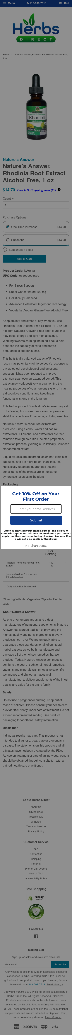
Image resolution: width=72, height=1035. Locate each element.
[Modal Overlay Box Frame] (36, 517)
